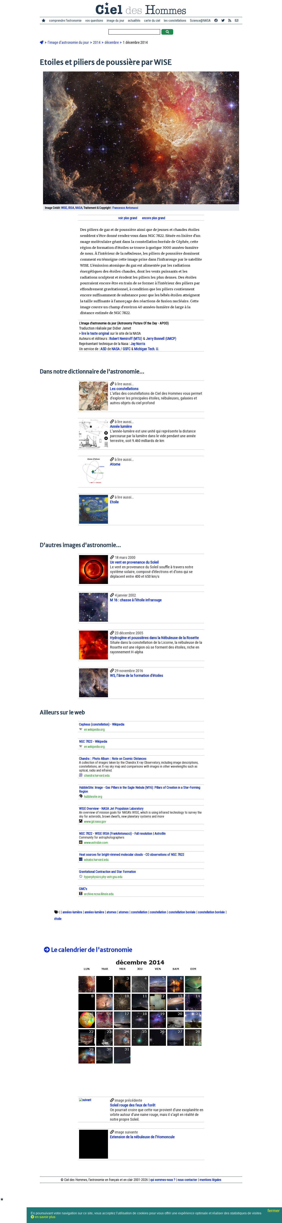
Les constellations (124, 388)
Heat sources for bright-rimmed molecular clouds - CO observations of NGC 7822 (131, 855)
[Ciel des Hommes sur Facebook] (215, 20)
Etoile (114, 502)
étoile (58, 919)
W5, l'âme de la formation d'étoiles (136, 675)
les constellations (175, 20)
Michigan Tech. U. (146, 349)
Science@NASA (200, 20)
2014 (97, 42)
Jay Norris (137, 344)
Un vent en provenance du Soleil (134, 562)
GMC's (83, 889)
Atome (115, 464)
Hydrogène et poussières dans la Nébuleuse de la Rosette (154, 637)
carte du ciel (152, 20)
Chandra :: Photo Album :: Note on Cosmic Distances (112, 759)
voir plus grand (127, 218)
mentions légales (210, 1180)
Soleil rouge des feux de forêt (132, 1105)
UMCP (170, 339)
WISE (64, 208)
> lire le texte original (94, 333)
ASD (104, 349)
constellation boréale (182, 912)
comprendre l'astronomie (65, 20)
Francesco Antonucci (125, 208)
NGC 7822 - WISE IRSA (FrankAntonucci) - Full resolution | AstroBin (122, 833)
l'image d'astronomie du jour (69, 42)
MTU (137, 339)
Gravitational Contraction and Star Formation (107, 872)
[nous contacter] (236, 20)
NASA (78, 208)
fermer (274, 1210)
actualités (134, 20)
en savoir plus (44, 1217)
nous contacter (187, 1180)
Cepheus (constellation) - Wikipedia (101, 724)
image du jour (115, 20)
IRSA (71, 208)
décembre (112, 42)
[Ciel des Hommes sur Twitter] (222, 20)
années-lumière (72, 912)
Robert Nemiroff (121, 339)
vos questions (94, 20)
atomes (111, 912)
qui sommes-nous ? (162, 1180)
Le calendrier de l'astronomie (91, 950)
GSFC (126, 349)
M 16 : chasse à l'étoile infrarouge (136, 600)
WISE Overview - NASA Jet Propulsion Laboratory (111, 809)
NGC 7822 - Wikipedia (93, 741)
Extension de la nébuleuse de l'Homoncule (142, 1136)
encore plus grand (153, 218)
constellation (139, 912)
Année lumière (121, 426)
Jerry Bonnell (155, 339)
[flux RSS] (229, 20)
